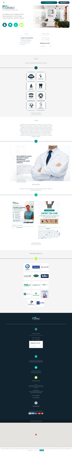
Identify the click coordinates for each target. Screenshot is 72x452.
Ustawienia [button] (36, 450)
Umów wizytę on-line (49, 2)
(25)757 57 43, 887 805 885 (27, 38)
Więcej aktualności (36, 243)
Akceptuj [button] (41, 450)
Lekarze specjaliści (21, 181)
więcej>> (49, 238)
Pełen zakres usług (36, 113)
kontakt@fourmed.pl (36, 380)
